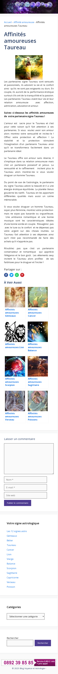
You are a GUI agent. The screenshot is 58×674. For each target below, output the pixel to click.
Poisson (11, 586)
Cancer (10, 549)
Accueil (8, 22)
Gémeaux (12, 535)
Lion (9, 554)
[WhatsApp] (17, 275)
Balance (11, 563)
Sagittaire (12, 572)
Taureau (11, 545)
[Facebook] (6, 275)
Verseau (11, 582)
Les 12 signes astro (17, 531)
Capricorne (12, 577)
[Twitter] (11, 275)
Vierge (10, 559)
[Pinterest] (22, 275)
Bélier (10, 540)
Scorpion (11, 568)
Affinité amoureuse (24, 22)
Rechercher (12, 638)
